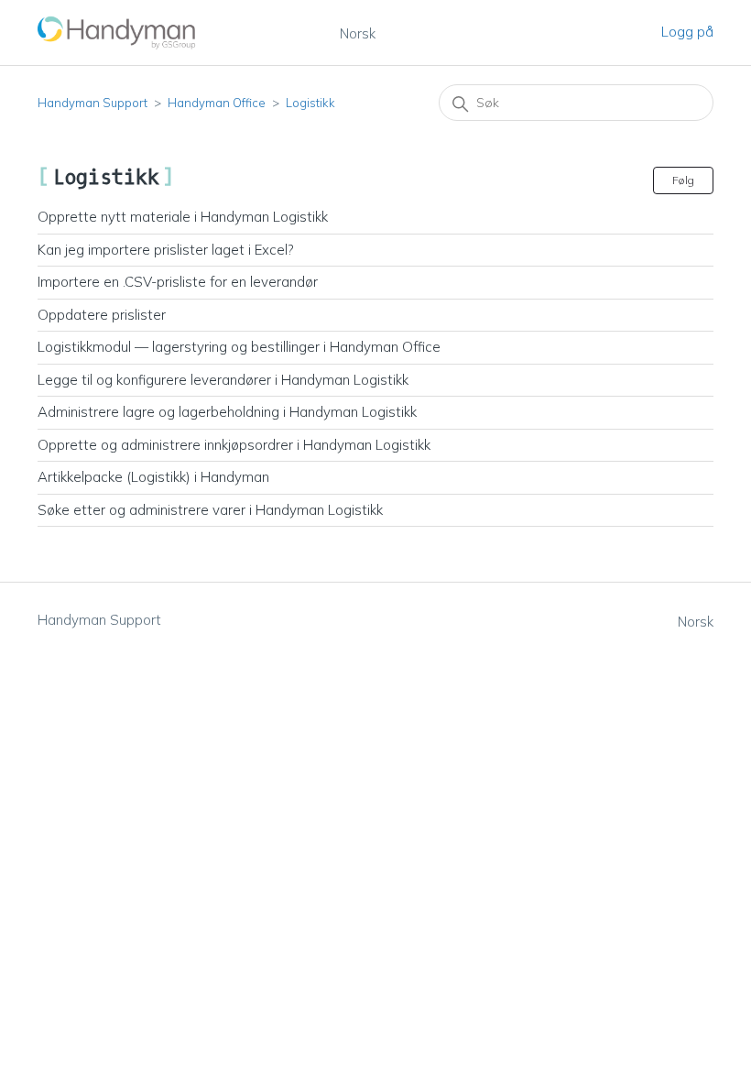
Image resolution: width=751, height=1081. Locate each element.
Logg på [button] (687, 31)
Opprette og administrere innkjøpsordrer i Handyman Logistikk (234, 444)
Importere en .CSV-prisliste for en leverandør (178, 281)
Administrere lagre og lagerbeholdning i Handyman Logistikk (227, 411)
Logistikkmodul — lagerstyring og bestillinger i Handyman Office (239, 346)
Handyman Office (217, 102)
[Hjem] (117, 32)
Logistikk (310, 102)
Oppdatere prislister (102, 314)
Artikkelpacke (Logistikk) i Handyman (153, 477)
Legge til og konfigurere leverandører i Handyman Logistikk (223, 379)
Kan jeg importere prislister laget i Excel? (165, 249)
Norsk (358, 33)
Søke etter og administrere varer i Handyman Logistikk (210, 510)
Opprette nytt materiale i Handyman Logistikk (183, 216)
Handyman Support (92, 102)
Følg (683, 180)
